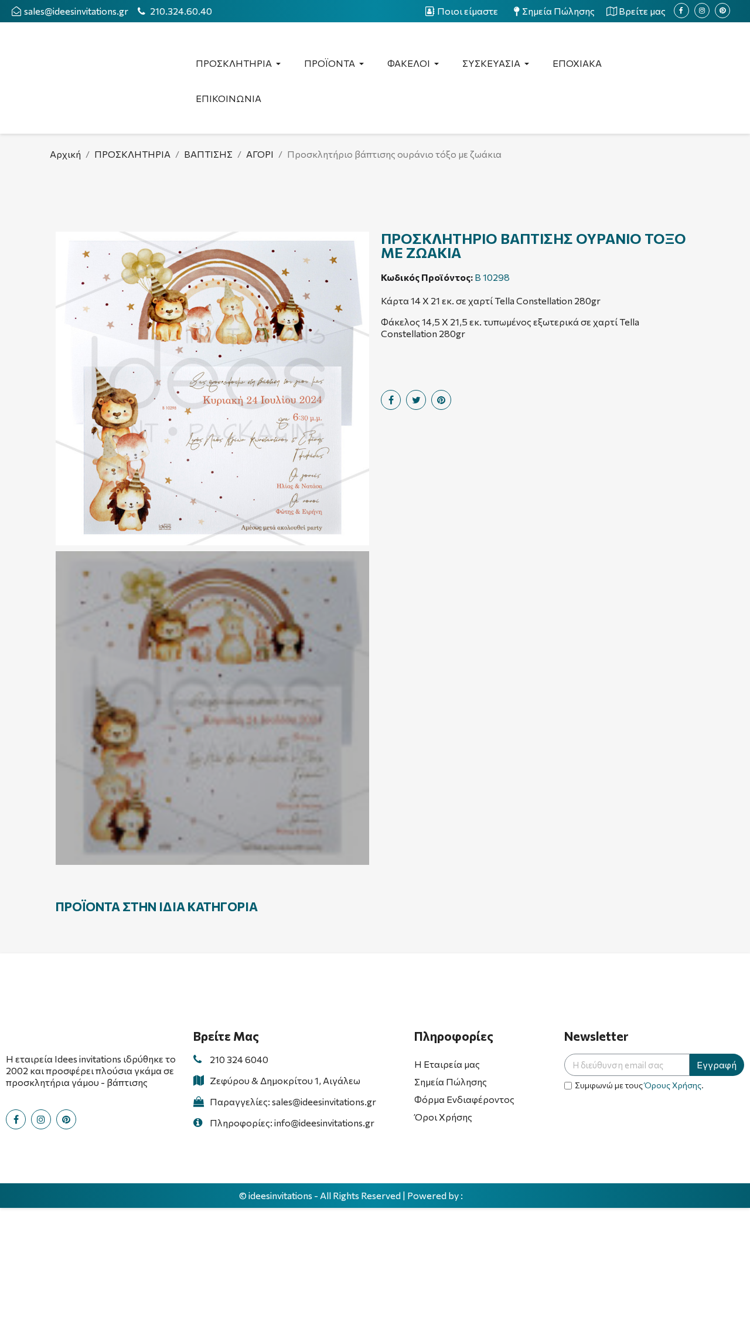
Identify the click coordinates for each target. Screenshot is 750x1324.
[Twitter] (416, 400)
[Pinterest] (722, 10)
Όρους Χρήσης (673, 1085)
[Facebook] (681, 10)
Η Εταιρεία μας (447, 1064)
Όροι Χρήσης (443, 1116)
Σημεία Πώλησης (450, 1081)
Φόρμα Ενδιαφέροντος (464, 1099)
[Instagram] (702, 10)
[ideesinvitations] (488, 1196)
